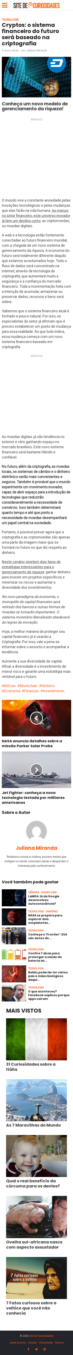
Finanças (31, 691)
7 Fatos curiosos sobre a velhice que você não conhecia (31, 1308)
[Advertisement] (36, 159)
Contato (32, 1342)
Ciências (33, 892)
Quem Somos (18, 1342)
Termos (59, 1342)
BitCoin (10, 686)
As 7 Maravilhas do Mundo (33, 1125)
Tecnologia (10, 19)
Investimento (53, 691)
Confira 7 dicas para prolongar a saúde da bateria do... (45, 957)
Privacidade (46, 1342)
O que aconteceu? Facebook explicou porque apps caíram (49, 995)
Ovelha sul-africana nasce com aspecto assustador (34, 1244)
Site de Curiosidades (41, 1335)
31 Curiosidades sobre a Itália (31, 1066)
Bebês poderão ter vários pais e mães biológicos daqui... (48, 976)
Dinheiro (48, 686)
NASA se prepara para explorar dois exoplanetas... (45, 919)
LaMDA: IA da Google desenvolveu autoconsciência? (43, 900)
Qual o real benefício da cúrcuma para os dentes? (33, 1183)
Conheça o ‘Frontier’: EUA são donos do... (47, 936)
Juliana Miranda (36, 50)
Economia (12, 691)
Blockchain (29, 686)
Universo (52, 911)
